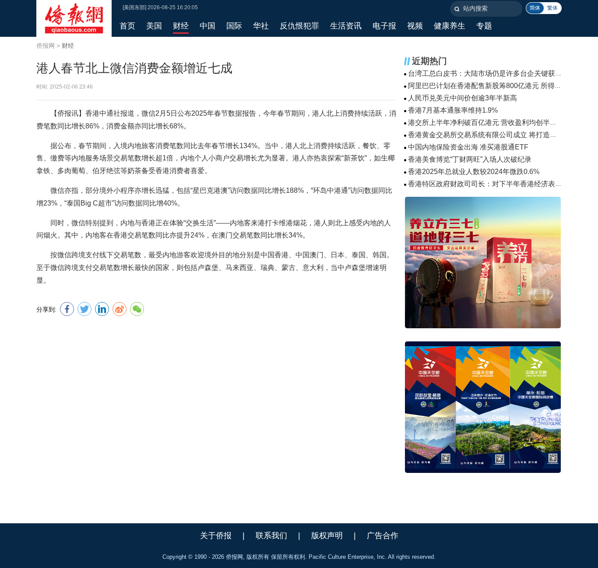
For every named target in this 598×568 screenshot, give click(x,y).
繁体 (552, 8)
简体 (535, 8)
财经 (68, 45)
